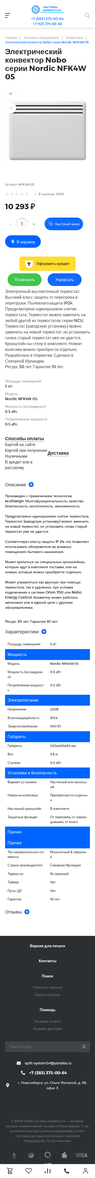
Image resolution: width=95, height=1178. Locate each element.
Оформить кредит (53, 263)
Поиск (47, 976)
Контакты (47, 960)
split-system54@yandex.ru (48, 1063)
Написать (65, 279)
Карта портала (47, 994)
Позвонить (25, 279)
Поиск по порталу (47, 987)
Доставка (58, 453)
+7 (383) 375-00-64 (47, 18)
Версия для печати (47, 945)
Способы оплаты (24, 438)
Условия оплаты (47, 1021)
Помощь (47, 1009)
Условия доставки (47, 1028)
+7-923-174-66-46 (47, 24)
